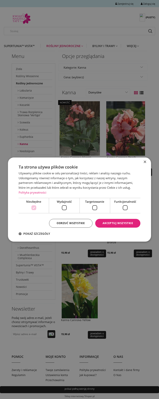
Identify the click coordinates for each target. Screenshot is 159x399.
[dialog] (79, 199)
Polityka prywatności (32, 192)
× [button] (144, 162)
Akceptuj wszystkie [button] (118, 223)
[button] (34, 233)
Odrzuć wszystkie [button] (71, 223)
